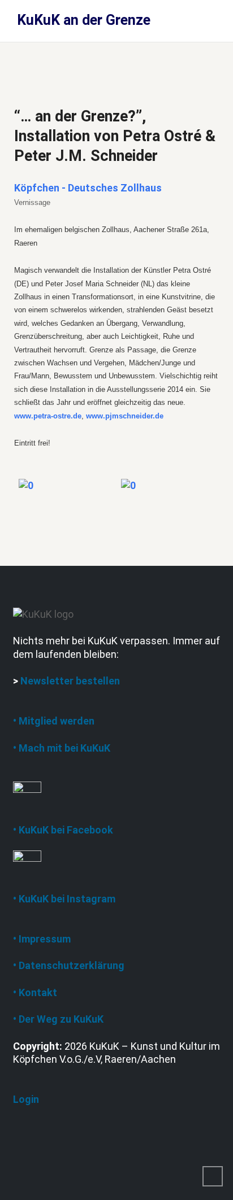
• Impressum (42, 939)
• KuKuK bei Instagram (64, 899)
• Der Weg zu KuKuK (58, 1019)
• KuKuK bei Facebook (63, 830)
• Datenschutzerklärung (68, 965)
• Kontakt (35, 992)
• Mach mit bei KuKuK (61, 748)
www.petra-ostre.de (47, 416)
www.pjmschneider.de (124, 416)
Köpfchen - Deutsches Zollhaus (88, 188)
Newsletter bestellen (70, 681)
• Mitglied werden (53, 721)
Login (26, 1099)
